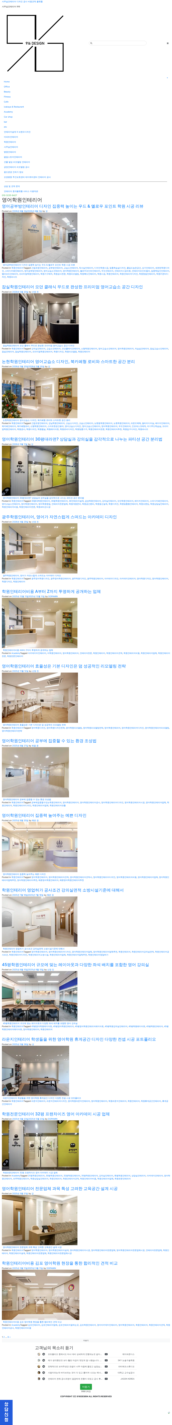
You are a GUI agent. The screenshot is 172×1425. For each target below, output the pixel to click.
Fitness (7, 96)
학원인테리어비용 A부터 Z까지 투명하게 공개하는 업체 (51, 591)
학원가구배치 (46, 274)
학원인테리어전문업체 (36, 1253)
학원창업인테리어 (147, 274)
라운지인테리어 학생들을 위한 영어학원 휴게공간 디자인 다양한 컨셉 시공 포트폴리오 (79, 1039)
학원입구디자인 (130, 429)
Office (7, 86)
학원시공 (101, 274)
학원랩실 (42, 429)
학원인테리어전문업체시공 (60, 1253)
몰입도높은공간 (134, 268)
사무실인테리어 (11, 147)
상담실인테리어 (139, 1175)
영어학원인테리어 (71, 271)
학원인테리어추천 (114, 429)
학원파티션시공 (43, 507)
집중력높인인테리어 (160, 271)
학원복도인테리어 (88, 274)
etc (5, 127)
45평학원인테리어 (154, 1026)
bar (5, 122)
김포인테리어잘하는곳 (69, 1325)
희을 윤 (35, 745)
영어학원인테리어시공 (135, 802)
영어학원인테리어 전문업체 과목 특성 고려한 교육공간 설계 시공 (60, 1188)
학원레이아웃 (53, 429)
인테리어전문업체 (60, 504)
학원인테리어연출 (58, 805)
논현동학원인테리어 (103, 423)
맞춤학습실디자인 (118, 268)
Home (7, 81)
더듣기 (86, 1386)
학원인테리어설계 (17, 1253)
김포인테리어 (34, 1325)
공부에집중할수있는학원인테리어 (46, 802)
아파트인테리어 (11, 137)
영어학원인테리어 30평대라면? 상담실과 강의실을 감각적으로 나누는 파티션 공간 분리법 (82, 439)
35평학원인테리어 (89, 1175)
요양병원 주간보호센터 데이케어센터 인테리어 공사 (27, 177)
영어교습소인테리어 (53, 271)
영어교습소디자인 (73, 426)
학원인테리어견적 (114, 653)
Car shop (8, 117)
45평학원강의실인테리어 (116, 1026)
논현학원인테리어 (122, 423)
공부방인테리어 (56, 268)
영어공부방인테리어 (33, 271)
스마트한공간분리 (56, 426)
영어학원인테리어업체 (156, 802)
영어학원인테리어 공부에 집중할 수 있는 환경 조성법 (49, 740)
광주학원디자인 (79, 578)
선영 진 (35, 292)
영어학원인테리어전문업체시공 (130, 1250)
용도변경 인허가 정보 (13, 172)
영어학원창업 (44, 504)
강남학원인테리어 (57, 423)
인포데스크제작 (139, 426)
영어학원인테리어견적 (59, 877)
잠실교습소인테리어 (159, 348)
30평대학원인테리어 (40, 501)
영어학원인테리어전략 (12, 731)
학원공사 (21, 429)
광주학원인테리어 (95, 578)
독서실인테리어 (86, 268)
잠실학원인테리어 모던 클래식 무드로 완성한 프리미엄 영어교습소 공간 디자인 (72, 286)
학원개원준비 (75, 504)
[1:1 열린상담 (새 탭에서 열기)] (169, 1412)
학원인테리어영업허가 (98, 954)
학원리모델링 (73, 274)
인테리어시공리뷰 (123, 271)
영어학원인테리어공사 (90, 802)
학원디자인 (59, 351)
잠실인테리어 (8, 351)
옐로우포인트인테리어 (90, 271)
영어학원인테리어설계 (59, 1250)
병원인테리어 (10, 152)
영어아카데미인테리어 (107, 1325)
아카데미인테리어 (128, 578)
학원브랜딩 (144, 504)
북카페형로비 (23, 426)
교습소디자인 (72, 423)
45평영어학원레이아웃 (41, 1026)
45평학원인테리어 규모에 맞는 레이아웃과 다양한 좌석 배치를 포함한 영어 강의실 (75, 964)
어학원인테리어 (54, 653)
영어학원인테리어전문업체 (103, 1250)
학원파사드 (12, 277)
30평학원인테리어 (59, 501)
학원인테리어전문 (96, 429)
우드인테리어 (107, 271)
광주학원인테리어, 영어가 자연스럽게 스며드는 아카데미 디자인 (59, 516)
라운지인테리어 (38, 1101)
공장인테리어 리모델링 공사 (16, 167)
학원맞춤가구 (81, 429)
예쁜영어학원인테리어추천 (72, 880)
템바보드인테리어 (10, 274)
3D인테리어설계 (76, 501)
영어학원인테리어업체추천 (105, 951)
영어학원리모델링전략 (93, 728)
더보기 (86, 1340)
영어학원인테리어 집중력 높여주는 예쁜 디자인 (44, 815)
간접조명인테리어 (39, 268)
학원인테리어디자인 (129, 274)
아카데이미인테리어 (37, 653)
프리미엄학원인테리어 (29, 274)
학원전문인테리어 (15, 656)
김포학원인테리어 (88, 1325)
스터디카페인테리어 (14, 271)
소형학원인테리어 (89, 348)
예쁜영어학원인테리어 (48, 880)
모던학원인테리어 (125, 501)
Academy (8, 112)
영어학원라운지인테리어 (79, 1101)
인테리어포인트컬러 (141, 271)
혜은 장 (35, 820)
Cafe (6, 101)
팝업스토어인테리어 (13, 157)
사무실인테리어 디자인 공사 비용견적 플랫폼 (22, 1)
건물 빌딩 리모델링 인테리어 (17, 162)
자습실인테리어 (142, 348)
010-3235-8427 (9, 195)
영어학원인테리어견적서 (81, 877)
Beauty (7, 91)
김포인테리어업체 (49, 1325)
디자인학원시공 (101, 268)
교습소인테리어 (71, 268)
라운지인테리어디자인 (57, 1101)
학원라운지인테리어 (117, 1101)
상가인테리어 (148, 268)
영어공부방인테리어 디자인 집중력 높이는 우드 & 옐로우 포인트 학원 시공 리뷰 (73, 206)
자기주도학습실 (154, 426)
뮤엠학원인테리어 (122, 1175)
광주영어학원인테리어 (61, 578)
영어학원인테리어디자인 (133, 728)
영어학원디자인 (144, 578)
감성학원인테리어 (93, 501)
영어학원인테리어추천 (27, 880)
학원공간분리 (88, 504)
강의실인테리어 (38, 348)
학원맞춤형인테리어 (129, 504)
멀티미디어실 (148, 423)
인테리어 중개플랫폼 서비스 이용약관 (21, 191)
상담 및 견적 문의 (12, 186)
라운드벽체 (136, 423)
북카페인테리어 (9, 426)
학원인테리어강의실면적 (143, 951)
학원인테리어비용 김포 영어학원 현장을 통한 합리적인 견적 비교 (60, 1263)
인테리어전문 (86, 653)
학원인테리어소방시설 (38, 954)
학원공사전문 (60, 274)
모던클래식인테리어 (71, 348)
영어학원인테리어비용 (126, 877)
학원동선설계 (101, 504)
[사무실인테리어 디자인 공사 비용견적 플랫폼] (35, 43)
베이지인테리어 (162, 423)
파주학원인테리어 (21, 1178)
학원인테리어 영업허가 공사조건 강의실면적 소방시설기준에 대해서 (63, 890)
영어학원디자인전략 (56, 728)
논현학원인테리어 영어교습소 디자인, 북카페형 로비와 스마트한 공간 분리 (68, 361)
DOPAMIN (53, 596)
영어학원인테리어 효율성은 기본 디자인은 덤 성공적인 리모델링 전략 (64, 666)
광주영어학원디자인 (40, 578)
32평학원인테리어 (72, 1175)
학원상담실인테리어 (159, 504)
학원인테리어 (10, 142)
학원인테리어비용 (10, 507)
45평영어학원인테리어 (63, 1026)
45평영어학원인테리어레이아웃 (89, 1026)
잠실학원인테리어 (23, 351)
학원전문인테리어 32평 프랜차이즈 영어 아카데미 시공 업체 (56, 1113)
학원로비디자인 (67, 429)
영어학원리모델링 (74, 728)
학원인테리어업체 (149, 653)
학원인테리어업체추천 (77, 954)
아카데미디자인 (111, 578)
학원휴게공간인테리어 (151, 1101)
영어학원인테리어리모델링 (157, 728)
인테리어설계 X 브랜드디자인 (17, 132)
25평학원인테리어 (36, 1175)
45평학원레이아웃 (137, 1026)
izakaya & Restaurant (14, 106)
